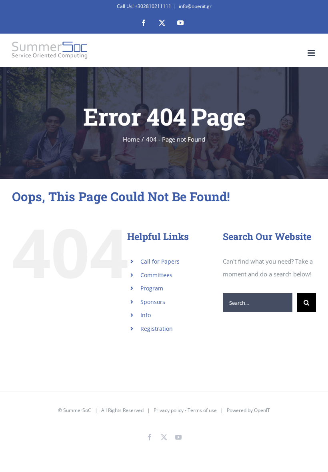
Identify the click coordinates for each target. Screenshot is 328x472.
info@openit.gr (195, 6)
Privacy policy (169, 410)
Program (151, 288)
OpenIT (262, 410)
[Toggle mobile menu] (312, 53)
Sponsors (152, 302)
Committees (156, 275)
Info (145, 315)
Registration (156, 328)
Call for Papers (160, 261)
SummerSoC (77, 410)
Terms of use (202, 410)
